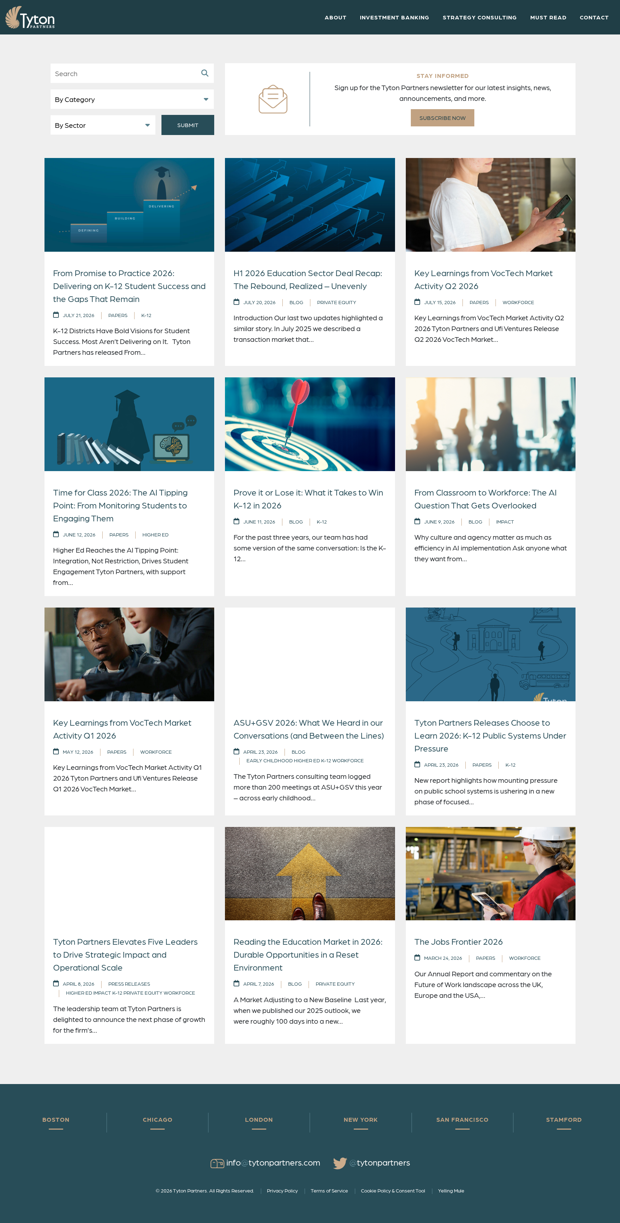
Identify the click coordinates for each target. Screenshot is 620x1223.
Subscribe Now (442, 117)
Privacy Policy (282, 1190)
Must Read (548, 17)
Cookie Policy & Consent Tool (393, 1190)
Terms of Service (329, 1190)
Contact (594, 17)
